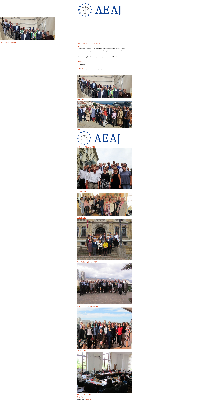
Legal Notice (79, 396)
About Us (79, 43)
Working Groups (85, 43)
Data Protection (80, 397)
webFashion (88, 399)
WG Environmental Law (94, 43)
